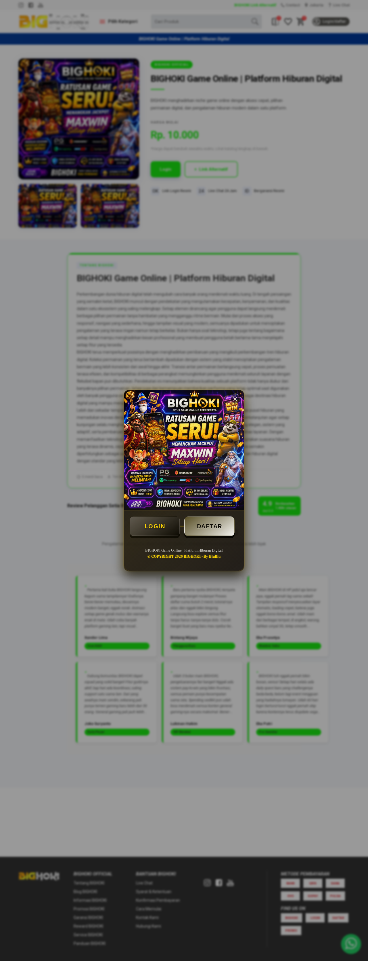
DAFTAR (209, 526)
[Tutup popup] (235, 399)
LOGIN (155, 526)
